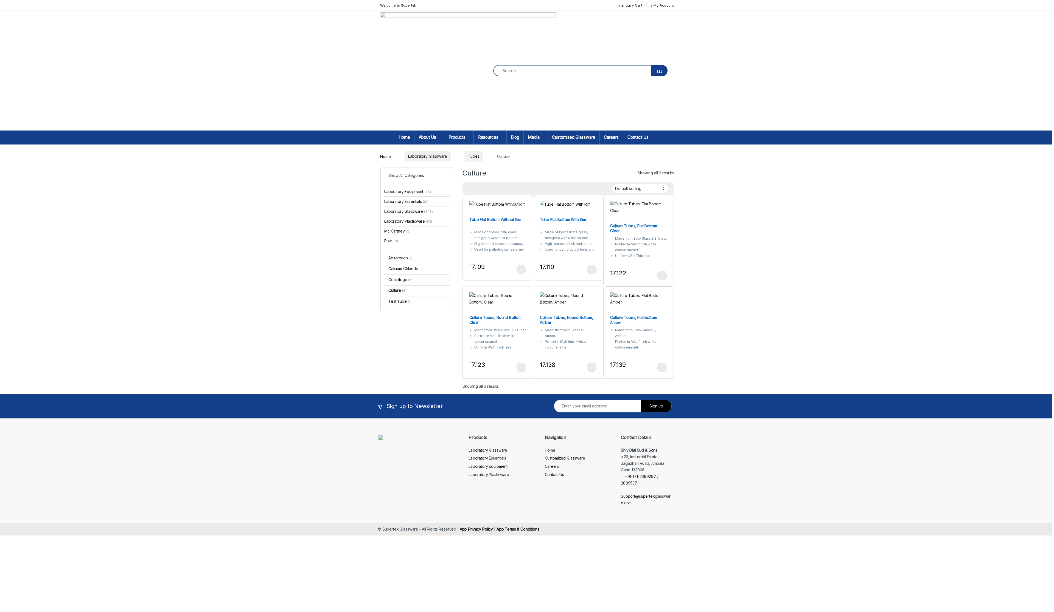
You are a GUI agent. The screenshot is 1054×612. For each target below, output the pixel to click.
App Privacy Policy (476, 529)
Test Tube (400, 301)
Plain (391, 241)
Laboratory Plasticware (408, 221)
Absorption (400, 258)
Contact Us (638, 137)
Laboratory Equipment (407, 191)
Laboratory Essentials (406, 201)
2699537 (629, 483)
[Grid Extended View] (470, 188)
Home (404, 137)
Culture (397, 290)
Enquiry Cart (631, 5)
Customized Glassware (573, 137)
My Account (664, 5)
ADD (521, 269)
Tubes (473, 156)
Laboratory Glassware (427, 156)
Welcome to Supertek (398, 5)
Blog (515, 137)
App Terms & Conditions (518, 529)
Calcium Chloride (405, 268)
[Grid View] (478, 188)
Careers (611, 137)
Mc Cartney (396, 231)
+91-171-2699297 (640, 476)
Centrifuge (400, 279)
